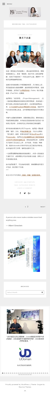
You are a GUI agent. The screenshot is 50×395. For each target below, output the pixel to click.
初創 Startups (29, 182)
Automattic (12, 137)
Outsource (23, 185)
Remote (32, 185)
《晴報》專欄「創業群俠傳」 (31, 175)
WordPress (35, 134)
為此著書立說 (26, 131)
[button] (3, 379)
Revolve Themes (25, 393)
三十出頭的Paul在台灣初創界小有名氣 (22, 107)
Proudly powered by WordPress (17, 390)
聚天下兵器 (25, 38)
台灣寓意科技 (25, 90)
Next (43, 206)
